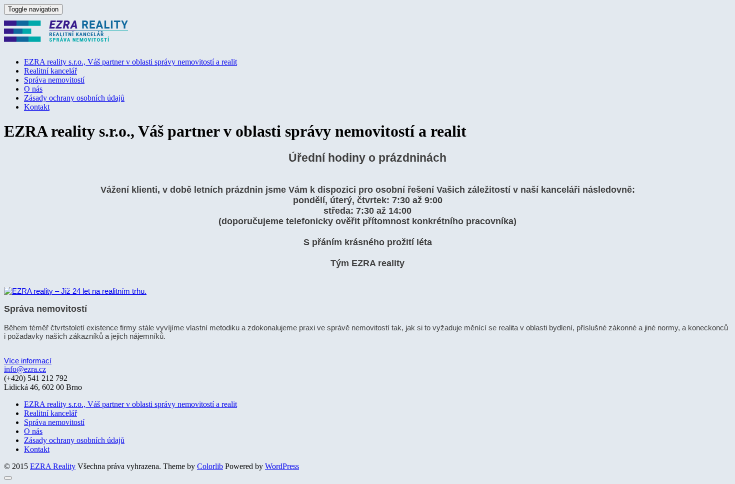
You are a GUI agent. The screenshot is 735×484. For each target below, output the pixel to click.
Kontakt (37, 107)
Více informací (28, 360)
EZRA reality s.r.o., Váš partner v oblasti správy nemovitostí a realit (130, 62)
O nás (33, 89)
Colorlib (210, 466)
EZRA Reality (53, 466)
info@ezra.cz (25, 369)
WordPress (282, 466)
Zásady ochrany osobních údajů (74, 98)
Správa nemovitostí (54, 80)
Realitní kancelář (50, 71)
